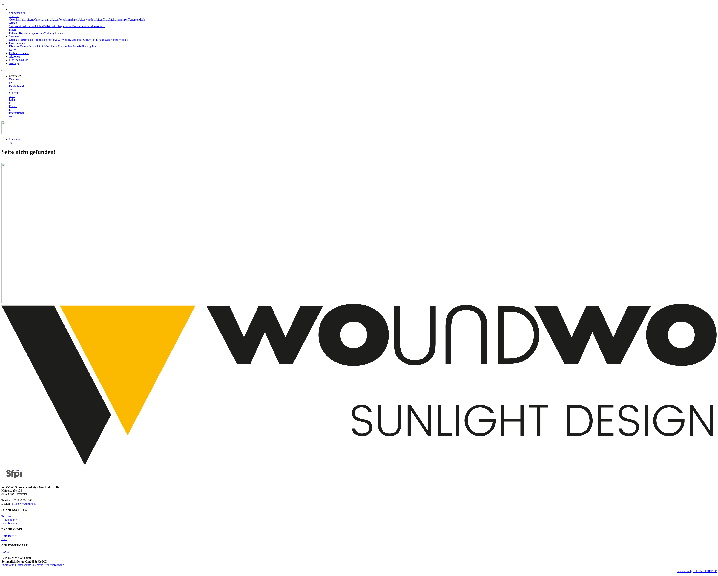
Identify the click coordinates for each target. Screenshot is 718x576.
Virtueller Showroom (83, 39)
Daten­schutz (23, 564)
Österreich (15, 79)
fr (13, 96)
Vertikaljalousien (54, 33)
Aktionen (14, 56)
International (16, 113)
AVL (4, 539)
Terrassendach (136, 19)
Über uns (14, 46)
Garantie (38, 564)
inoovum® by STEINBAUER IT (697, 571)
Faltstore (14, 33)
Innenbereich (9, 523)
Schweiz (14, 92)
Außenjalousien (63, 26)
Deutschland (16, 86)
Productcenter (42, 39)
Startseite (14, 139)
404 (11, 142)
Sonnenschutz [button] (17, 12)
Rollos (23, 33)
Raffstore (48, 26)
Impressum (7, 564)
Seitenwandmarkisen (90, 19)
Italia (12, 99)
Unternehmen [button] (17, 43)
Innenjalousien (35, 33)
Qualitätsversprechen (21, 39)
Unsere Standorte (68, 46)
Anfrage (14, 63)
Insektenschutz (96, 26)
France (13, 106)
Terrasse (6, 516)
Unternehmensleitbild (32, 46)
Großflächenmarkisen (115, 19)
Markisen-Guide (18, 59)
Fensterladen (79, 26)
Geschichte (51, 46)
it (14, 96)
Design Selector (105, 39)
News (12, 49)
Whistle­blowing (54, 564)
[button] (15, 76)
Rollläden (37, 26)
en (10, 116)
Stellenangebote (88, 46)
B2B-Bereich (9, 535)
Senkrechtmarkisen (20, 26)
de (10, 82)
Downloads (121, 39)
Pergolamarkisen (68, 19)
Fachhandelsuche (19, 53)
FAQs (5, 551)
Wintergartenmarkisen (46, 19)
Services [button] (14, 36)
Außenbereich (9, 519)
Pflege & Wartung (60, 39)
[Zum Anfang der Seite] (2, 4)
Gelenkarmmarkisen (21, 19)
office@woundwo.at (24, 503)
